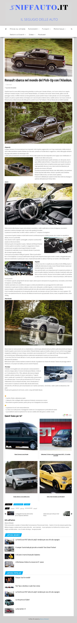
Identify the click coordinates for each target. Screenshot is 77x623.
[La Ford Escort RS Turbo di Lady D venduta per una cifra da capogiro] (9, 541)
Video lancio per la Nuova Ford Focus (51, 514)
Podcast (42, 34)
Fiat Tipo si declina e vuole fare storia (27, 586)
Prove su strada (17, 28)
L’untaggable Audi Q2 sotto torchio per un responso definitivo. (24, 514)
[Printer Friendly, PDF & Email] (67, 415)
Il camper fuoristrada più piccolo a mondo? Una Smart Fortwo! (35, 547)
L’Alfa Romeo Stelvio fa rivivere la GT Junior (29, 562)
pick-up (22, 508)
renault (35, 508)
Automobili (33, 28)
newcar (17, 508)
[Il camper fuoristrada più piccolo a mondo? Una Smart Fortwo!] (9, 549)
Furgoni (46, 28)
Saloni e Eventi (17, 34)
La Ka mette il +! (20, 609)
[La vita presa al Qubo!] (9, 602)
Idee (31, 34)
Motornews (59, 28)
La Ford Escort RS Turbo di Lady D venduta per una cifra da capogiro (37, 540)
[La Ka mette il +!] (9, 610)
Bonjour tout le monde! (22, 578)
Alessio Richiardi (11, 88)
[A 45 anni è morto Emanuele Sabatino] (9, 556)
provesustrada (28, 508)
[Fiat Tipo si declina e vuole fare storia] (9, 587)
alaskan (12, 508)
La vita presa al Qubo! (22, 600)
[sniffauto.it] (5, 28)
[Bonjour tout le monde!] (9, 580)
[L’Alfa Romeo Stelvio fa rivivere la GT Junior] (9, 564)
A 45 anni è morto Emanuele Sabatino (27, 555)
